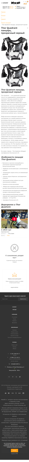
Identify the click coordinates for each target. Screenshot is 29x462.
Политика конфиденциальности (14, 337)
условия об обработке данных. (14, 447)
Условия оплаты (14, 331)
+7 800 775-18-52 (15, 357)
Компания (14, 314)
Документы (14, 322)
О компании (14, 317)
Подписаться (23, 299)
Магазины (14, 330)
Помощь (14, 342)
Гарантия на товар (14, 335)
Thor (8, 235)
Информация (14, 327)
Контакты (14, 320)
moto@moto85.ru (15, 364)
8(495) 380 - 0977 (8, 6)
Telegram (12, 376)
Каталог (14, 306)
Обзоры (14, 348)
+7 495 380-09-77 (15, 353)
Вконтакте (9, 376)
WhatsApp (19, 376)
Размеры (14, 346)
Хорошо (14, 450)
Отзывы (14, 318)
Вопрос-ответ (14, 344)
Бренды (14, 309)
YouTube (16, 376)
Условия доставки (14, 333)
